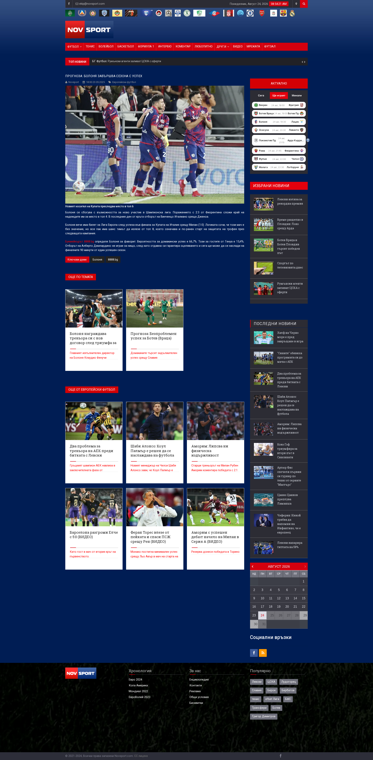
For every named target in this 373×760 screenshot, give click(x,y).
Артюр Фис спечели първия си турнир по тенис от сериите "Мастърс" (289, 476)
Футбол (73, 46)
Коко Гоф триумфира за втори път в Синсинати (287, 451)
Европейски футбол (124, 82)
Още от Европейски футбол (91, 389)
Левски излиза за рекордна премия (130, 61)
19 (279, 606)
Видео (238, 46)
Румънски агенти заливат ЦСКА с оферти (290, 288)
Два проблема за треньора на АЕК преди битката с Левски (289, 380)
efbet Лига (272, 699)
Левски (256, 681)
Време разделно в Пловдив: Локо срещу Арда (290, 224)
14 (295, 598)
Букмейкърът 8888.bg (80, 241)
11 (270, 598)
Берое (272, 690)
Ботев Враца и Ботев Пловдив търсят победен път (288, 246)
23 (254, 615)
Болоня (97, 259)
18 (270, 606)
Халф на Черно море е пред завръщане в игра (290, 337)
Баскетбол (126, 46)
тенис (255, 699)
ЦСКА (271, 681)
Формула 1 (146, 46)
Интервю (165, 46)
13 (287, 598)
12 (279, 598)
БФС (288, 699)
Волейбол (106, 46)
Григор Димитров (263, 716)
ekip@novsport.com (92, 3)
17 (262, 606)
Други (221, 46)
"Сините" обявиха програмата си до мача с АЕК (289, 357)
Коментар (183, 46)
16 (254, 606)
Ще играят (278, 95)
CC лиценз (141, 756)
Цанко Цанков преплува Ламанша (287, 499)
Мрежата (253, 46)
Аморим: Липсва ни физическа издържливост (289, 428)
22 (303, 606)
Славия (256, 690)
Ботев (276, 707)
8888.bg (113, 259)
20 (287, 606)
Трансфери (259, 707)
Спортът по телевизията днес (290, 265)
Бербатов (288, 690)
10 (262, 598)
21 (295, 606)
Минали (297, 95)
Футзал (269, 46)
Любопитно (204, 46)
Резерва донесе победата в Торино (215, 551)
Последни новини (275, 323)
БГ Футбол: (100, 61)
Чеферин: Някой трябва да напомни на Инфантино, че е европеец (289, 523)
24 (262, 615)
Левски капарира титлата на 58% (289, 545)
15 (303, 598)
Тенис (90, 46)
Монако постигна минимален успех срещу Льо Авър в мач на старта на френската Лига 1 (154, 556)
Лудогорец (288, 681)
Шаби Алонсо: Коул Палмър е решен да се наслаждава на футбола (288, 405)
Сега (261, 95)
